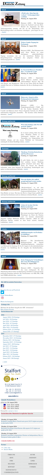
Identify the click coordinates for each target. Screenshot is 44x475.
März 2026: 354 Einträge (10, 327)
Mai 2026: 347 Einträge (10, 323)
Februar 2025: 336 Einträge (11, 356)
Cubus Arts (7, 448)
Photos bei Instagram (7, 301)
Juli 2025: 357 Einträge (10, 346)
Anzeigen (32, 458)
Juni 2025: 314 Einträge (10, 348)
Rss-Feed (11, 464)
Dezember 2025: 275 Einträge (12, 336)
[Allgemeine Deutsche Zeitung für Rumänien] (16, 4)
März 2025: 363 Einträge (10, 354)
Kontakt (11, 467)
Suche (32, 455)
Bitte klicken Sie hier (7, 309)
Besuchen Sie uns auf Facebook (10, 290)
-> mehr (4, 362)
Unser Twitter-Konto (7, 295)
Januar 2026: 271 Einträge (11, 331)
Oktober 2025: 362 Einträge (11, 340)
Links (33, 461)
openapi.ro (11, 411)
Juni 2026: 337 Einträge (10, 321)
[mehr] (4, 32)
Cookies (33, 467)
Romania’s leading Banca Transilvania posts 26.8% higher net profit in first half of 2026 (22, 422)
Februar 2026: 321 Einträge (11, 329)
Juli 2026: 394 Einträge (10, 319)
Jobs (11, 461)
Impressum (32, 464)
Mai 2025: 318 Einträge (10, 350)
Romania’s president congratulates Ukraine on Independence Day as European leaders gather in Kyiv (22, 436)
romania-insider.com (8, 441)
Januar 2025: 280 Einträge (11, 358)
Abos (11, 458)
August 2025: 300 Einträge (11, 344)
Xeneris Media (8, 449)
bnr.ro (16, 411)
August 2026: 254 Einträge (11, 317)
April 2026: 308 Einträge (10, 325)
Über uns (11, 455)
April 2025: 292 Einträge (10, 352)
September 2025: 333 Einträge (12, 342)
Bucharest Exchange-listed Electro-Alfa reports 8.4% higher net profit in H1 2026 (20, 429)
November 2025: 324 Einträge (12, 338)
